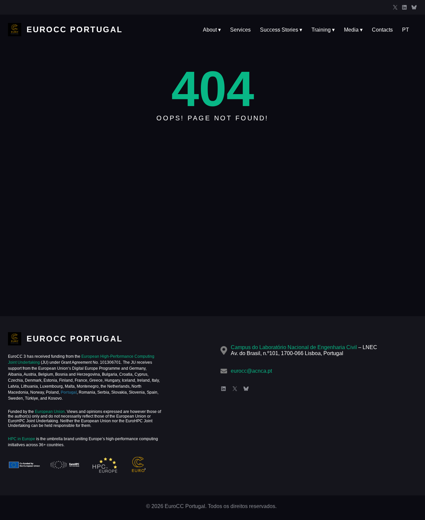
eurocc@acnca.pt (251, 371)
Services (240, 30)
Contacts (382, 30)
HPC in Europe (21, 439)
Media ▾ (353, 30)
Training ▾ (323, 30)
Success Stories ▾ (281, 30)
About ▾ (212, 30)
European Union (49, 411)
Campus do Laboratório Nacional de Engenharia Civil (294, 347)
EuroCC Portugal (75, 29)
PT (405, 30)
